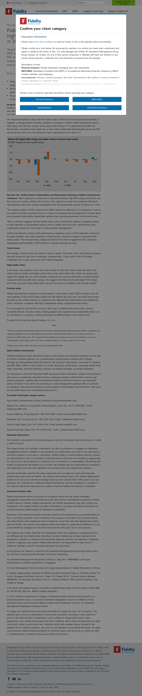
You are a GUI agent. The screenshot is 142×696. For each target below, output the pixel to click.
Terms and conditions (43, 42)
